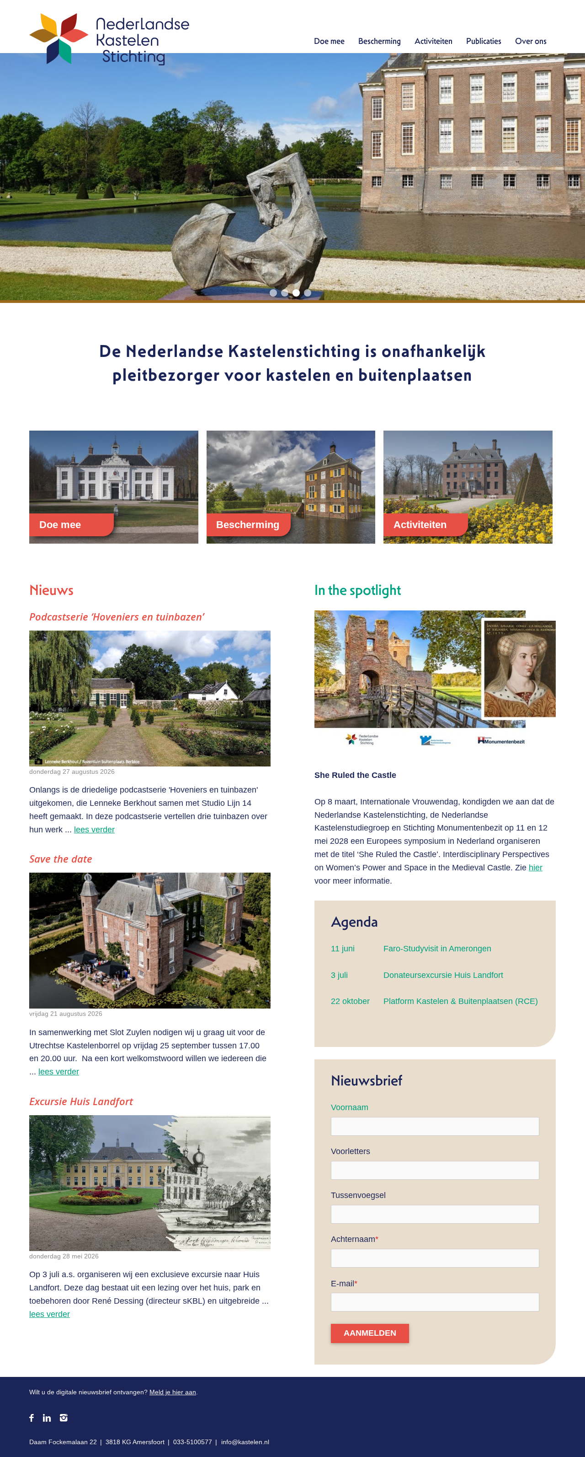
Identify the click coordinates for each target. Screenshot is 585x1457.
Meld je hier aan (172, 1392)
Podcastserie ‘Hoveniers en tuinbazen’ (116, 616)
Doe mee (329, 41)
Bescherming (379, 41)
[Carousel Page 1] (273, 293)
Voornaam (349, 1107)
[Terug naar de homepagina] (109, 41)
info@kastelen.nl (245, 1442)
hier (535, 867)
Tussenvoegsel (358, 1195)
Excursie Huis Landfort (81, 1101)
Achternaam (354, 1239)
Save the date (60, 858)
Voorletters (350, 1151)
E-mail (344, 1283)
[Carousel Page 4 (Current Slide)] (307, 293)
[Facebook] (31, 1418)
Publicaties (483, 41)
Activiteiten (433, 41)
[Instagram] (63, 1418)
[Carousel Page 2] (284, 293)
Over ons (531, 41)
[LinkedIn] (47, 1418)
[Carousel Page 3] (296, 293)
